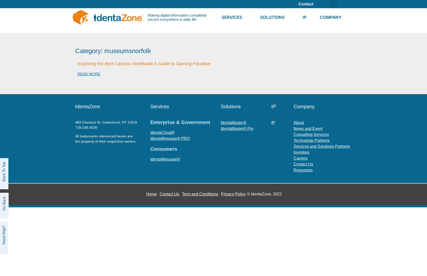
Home (151, 194)
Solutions (272, 17)
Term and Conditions (200, 194)
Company (331, 17)
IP (305, 17)
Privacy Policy (233, 194)
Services (232, 17)
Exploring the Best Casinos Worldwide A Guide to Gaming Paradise (144, 63)
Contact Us (169, 194)
